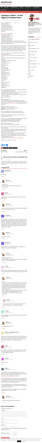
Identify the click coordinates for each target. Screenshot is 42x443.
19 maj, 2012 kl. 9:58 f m (8, 171)
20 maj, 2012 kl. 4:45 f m (8, 216)
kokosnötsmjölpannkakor (15, 137)
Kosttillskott (28, 7)
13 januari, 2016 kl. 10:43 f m (11, 301)
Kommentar (3, 410)
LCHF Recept (6, 7)
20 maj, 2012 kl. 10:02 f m (9, 255)
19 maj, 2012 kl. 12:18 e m (9, 181)
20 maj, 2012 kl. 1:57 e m (9, 278)
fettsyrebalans (12, 103)
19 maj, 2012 (5, 20)
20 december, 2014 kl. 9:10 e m (9, 369)
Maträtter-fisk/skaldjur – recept (33, 63)
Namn (2, 418)
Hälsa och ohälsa (16, 20)
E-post (2, 421)
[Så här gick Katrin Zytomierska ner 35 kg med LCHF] (34, 20)
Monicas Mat (8, 170)
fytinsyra (6, 147)
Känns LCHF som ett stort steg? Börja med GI (14, 157)
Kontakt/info (3, 9)
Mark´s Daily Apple (7, 55)
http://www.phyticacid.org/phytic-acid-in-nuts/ (10, 376)
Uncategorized (30, 76)
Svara (3, 176)
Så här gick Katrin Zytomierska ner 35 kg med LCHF (34, 24)
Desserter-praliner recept (32, 51)
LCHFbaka (21, 7)
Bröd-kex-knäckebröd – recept (33, 48)
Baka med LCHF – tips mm (33, 42)
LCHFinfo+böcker (14, 7)
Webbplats (3, 425)
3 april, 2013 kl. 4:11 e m (8, 333)
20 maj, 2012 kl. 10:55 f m (8, 267)
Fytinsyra (3, 22)
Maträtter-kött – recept (32, 66)
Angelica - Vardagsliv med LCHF (12, 332)
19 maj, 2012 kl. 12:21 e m (9, 205)
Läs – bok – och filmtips (32, 57)
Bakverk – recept (31, 45)
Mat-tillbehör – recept (32, 60)
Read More (23, 441)
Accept (19, 441)
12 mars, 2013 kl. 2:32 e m (9, 323)
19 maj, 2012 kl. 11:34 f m (8, 194)
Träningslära (13, 140)
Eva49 (6, 345)
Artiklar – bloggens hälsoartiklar (33, 39)
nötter (15, 147)
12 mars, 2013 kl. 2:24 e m (8, 312)
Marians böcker (36, 7)
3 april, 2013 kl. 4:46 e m (8, 347)
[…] (5, 164)
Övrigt (29, 73)
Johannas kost (4, 33)
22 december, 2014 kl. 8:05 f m (10, 397)
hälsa (11, 147)
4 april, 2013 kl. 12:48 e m (8, 359)
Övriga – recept (31, 70)
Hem (1, 7)
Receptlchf (9, 20)
